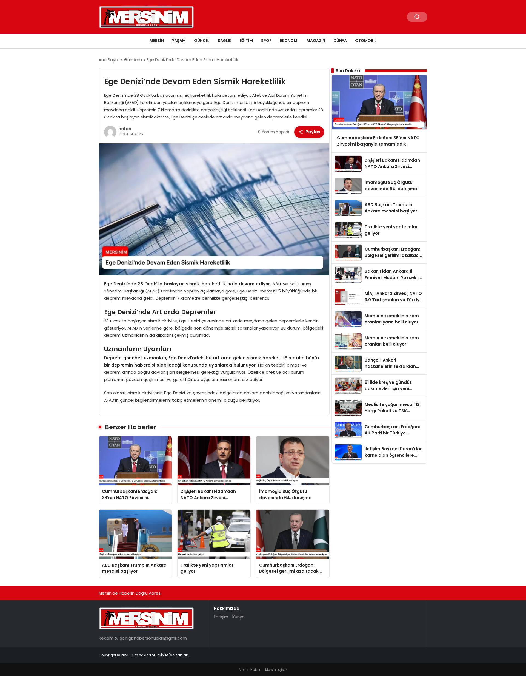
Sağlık (224, 40)
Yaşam (179, 40)
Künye (238, 617)
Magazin (316, 40)
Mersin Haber (249, 669)
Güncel (202, 40)
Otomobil (365, 40)
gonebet (132, 358)
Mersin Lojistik (276, 669)
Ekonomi (289, 40)
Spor (266, 40)
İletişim (221, 617)
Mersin (157, 40)
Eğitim (246, 40)
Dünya (340, 40)
